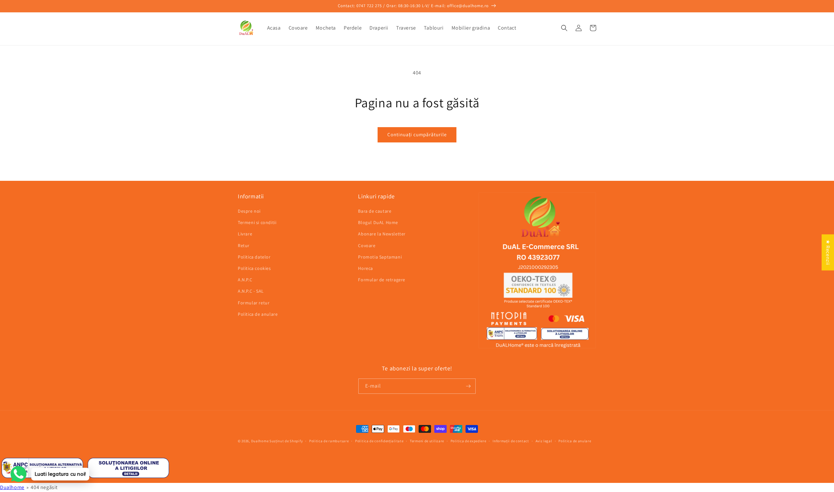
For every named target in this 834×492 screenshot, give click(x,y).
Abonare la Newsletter (382, 234)
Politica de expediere (468, 441)
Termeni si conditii (257, 222)
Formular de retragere (381, 280)
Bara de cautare (374, 211)
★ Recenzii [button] (828, 252)
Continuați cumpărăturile (417, 134)
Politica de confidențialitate (379, 441)
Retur (244, 245)
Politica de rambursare (329, 441)
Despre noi (249, 211)
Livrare (245, 234)
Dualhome (260, 441)
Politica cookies (254, 268)
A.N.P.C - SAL (251, 291)
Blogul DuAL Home (378, 222)
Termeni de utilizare (427, 441)
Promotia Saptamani (380, 257)
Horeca (365, 268)
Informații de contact (511, 441)
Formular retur (253, 303)
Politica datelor (254, 257)
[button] (564, 28)
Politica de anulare (258, 314)
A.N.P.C (245, 280)
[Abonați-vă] (468, 386)
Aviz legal (544, 441)
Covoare (366, 245)
